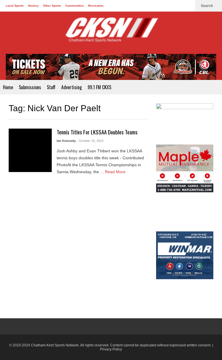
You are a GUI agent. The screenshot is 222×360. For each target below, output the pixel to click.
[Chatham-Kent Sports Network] (111, 32)
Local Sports (15, 5)
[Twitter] (179, 6)
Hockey (33, 5)
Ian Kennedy (66, 140)
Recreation (95, 5)
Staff (51, 87)
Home (8, 87)
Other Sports (52, 5)
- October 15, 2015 (90, 140)
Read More (116, 171)
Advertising (71, 87)
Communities (74, 5)
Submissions (30, 87)
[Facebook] (169, 6)
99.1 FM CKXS (99, 87)
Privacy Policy (111, 349)
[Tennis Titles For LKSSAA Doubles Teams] (30, 150)
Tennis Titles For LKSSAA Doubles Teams (97, 132)
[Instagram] (188, 6)
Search (207, 6)
